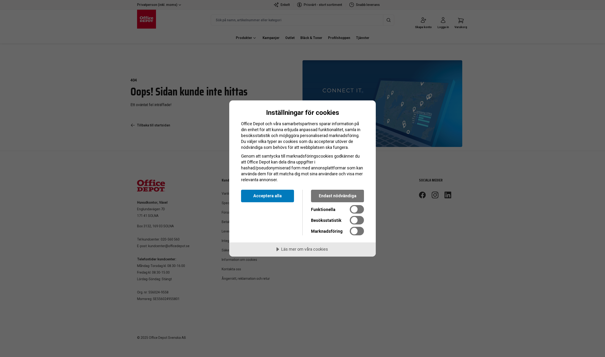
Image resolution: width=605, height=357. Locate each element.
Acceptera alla (267, 195)
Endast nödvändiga (337, 195)
